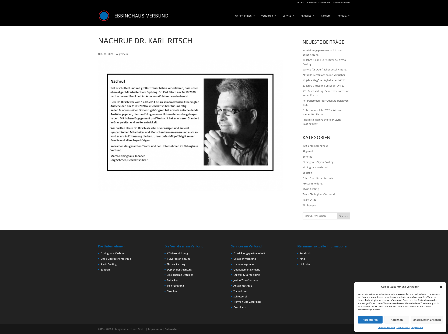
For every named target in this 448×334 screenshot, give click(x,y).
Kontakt (342, 15)
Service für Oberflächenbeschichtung (324, 69)
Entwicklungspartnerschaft (249, 253)
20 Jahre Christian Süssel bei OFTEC (323, 85)
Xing (302, 258)
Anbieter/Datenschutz (318, 3)
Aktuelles (306, 15)
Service (287, 15)
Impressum (417, 327)
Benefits (307, 156)
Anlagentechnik (242, 285)
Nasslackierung (176, 264)
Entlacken (172, 280)
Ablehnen (397, 319)
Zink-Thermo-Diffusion (180, 274)
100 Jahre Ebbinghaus (315, 145)
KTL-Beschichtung (177, 253)
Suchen (343, 216)
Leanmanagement (244, 264)
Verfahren (267, 15)
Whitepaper (309, 205)
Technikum (240, 291)
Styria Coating (311, 189)
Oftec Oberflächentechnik (318, 178)
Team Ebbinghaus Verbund (319, 194)
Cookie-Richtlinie (386, 327)
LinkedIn (305, 264)
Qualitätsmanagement (246, 269)
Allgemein (122, 54)
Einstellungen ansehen (427, 319)
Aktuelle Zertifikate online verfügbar (324, 75)
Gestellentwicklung (244, 258)
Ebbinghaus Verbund (315, 167)
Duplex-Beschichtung (179, 269)
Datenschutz (403, 327)
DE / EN (300, 3)
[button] (441, 287)
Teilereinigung (175, 285)
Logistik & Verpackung (246, 274)
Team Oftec (309, 199)
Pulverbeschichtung (178, 258)
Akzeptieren (370, 319)
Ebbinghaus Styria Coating (318, 162)
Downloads (239, 307)
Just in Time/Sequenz (245, 280)
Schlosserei (240, 296)
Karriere (326, 15)
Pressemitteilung (313, 183)
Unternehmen (243, 15)
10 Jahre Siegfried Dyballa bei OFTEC (324, 80)
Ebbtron (307, 172)
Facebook (305, 253)
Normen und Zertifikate (247, 301)
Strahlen (172, 291)
